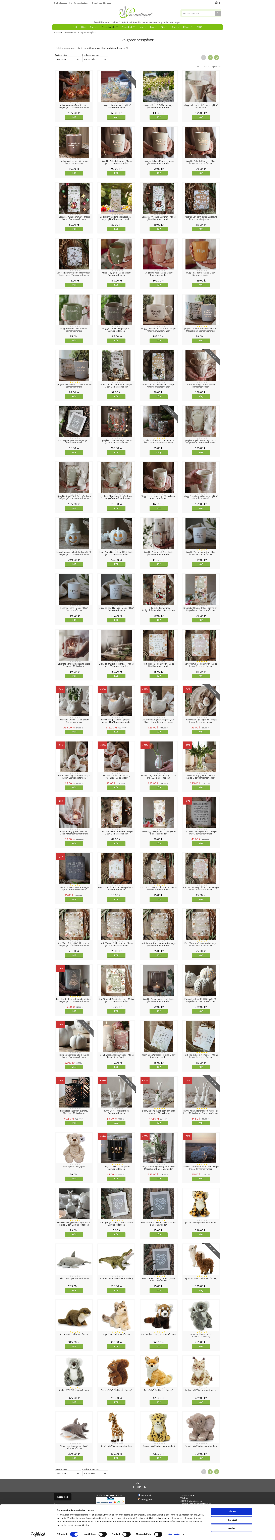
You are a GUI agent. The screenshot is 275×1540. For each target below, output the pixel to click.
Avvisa (231, 1528)
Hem (141, 27)
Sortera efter (61, 55)
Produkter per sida (91, 55)
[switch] (103, 1534)
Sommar (94, 27)
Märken (186, 27)
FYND (199, 27)
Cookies (57, 1504)
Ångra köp (62, 1496)
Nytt (75, 27)
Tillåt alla (231, 1511)
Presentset (127, 27)
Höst (83, 27)
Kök (152, 27)
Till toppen (137, 1487)
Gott (174, 27)
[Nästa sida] (216, 57)
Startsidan (58, 32)
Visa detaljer (174, 1534)
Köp (74, 117)
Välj (116, 117)
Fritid (162, 27)
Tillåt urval (231, 1520)
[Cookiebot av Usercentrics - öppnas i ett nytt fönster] (38, 1534)
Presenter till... (108, 27)
